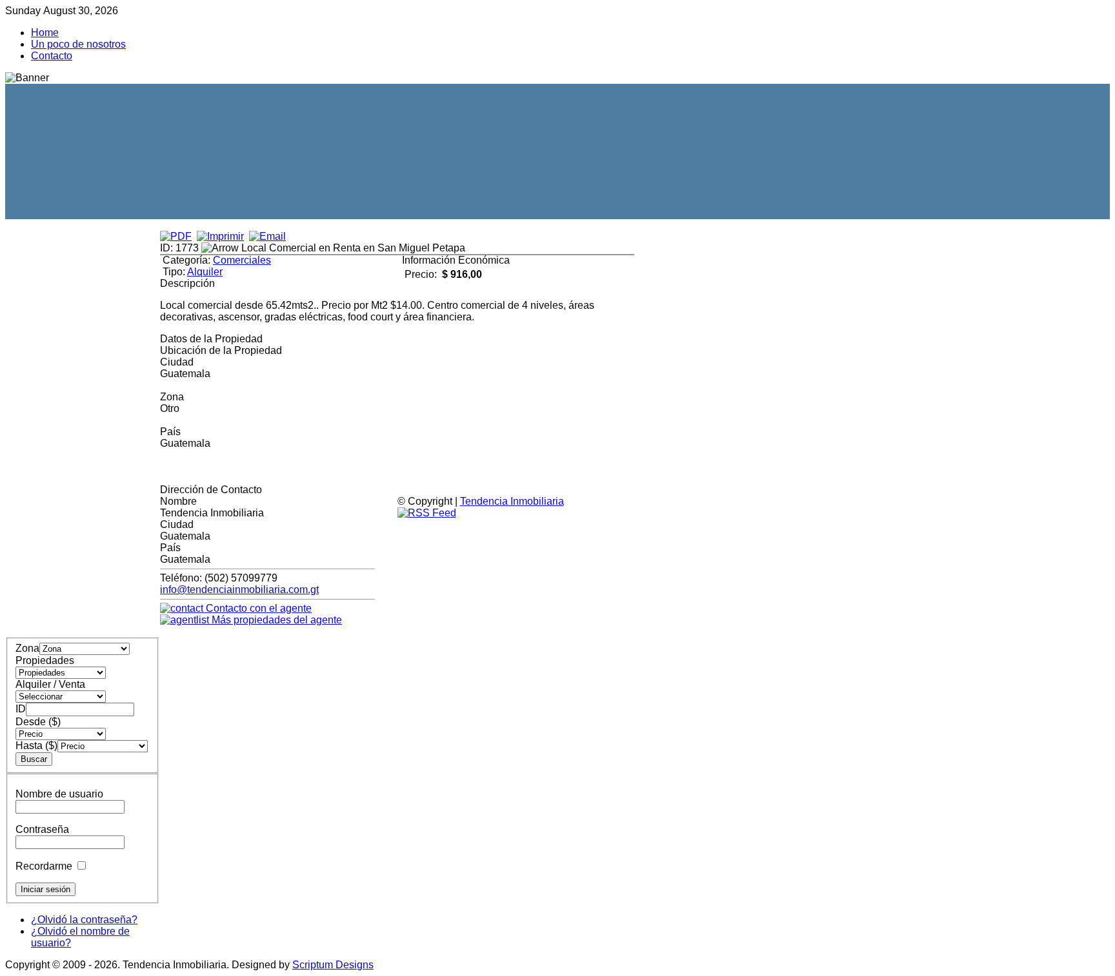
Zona (27, 648)
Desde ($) (38, 721)
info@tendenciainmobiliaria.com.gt (239, 589)
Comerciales (242, 260)
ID (20, 708)
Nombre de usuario (59, 793)
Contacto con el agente (257, 608)
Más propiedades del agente (275, 619)
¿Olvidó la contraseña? (84, 919)
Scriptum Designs (333, 964)
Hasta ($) (36, 745)
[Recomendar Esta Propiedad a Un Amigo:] (267, 236)
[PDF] (176, 236)
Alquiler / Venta (50, 684)
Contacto (51, 55)
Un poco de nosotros (78, 44)
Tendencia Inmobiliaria (512, 501)
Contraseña (42, 829)
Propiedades (44, 660)
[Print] (220, 236)
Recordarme (43, 866)
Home (45, 32)
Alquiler (205, 271)
